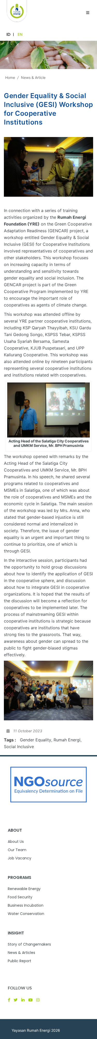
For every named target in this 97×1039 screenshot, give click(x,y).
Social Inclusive (19, 746)
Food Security (20, 897)
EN (20, 34)
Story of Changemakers (29, 944)
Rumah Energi (67, 739)
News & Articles (21, 952)
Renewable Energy (24, 888)
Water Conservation (26, 913)
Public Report (19, 960)
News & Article (33, 77)
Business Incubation (25, 905)
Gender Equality (35, 739)
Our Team (17, 849)
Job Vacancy (19, 858)
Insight (16, 933)
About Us (16, 841)
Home (10, 77)
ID (8, 34)
